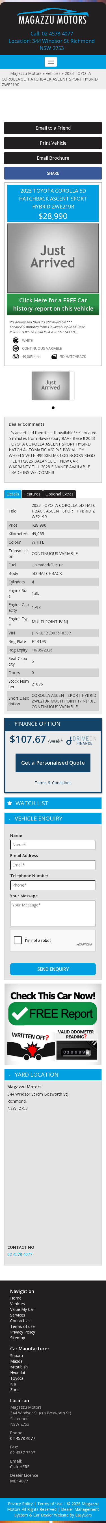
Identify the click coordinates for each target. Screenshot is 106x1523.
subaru (16, 1355)
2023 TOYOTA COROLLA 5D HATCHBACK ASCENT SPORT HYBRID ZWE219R (50, 79)
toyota (16, 1378)
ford (14, 1389)
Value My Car (22, 1309)
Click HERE (19, 1466)
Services (17, 1315)
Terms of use (22, 1326)
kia (13, 1384)
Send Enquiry (53, 969)
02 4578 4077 (19, 1254)
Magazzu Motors (26, 73)
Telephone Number (29, 875)
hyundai (17, 1372)
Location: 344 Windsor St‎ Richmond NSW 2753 (51, 44)
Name (16, 835)
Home (15, 1298)
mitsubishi (19, 1367)
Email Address (24, 855)
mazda (16, 1361)
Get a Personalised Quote (53, 762)
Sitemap (17, 1337)
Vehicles (53, 73)
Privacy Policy (22, 1332)
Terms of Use (50, 1503)
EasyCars (83, 1515)
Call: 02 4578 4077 (52, 33)
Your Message (24, 895)
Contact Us (20, 1320)
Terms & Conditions (53, 782)
